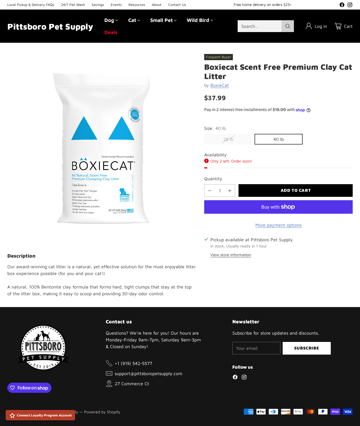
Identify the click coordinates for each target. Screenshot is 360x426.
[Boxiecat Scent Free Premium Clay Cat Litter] (101, 148)
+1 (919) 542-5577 (133, 363)
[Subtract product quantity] (209, 190)
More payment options (278, 224)
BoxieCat (219, 85)
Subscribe (306, 348)
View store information (230, 254)
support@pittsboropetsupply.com (148, 373)
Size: (215, 128)
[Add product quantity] (230, 190)
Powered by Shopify (102, 411)
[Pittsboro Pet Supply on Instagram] (350, 5)
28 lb (228, 139)
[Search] (288, 26)
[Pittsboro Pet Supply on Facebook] (342, 5)
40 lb (278, 139)
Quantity (213, 178)
